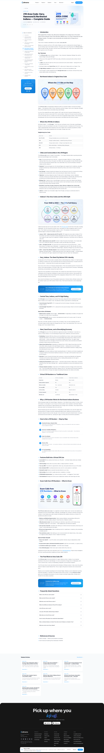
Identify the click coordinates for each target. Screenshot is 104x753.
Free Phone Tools (57, 737)
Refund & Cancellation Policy (78, 737)
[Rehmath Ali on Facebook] (30, 24)
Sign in (72, 2)
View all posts (79, 657)
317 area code (65, 226)
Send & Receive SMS (37, 737)
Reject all (74, 749)
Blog (55, 745)
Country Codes (56, 735)
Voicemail (46, 741)
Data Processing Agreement (78, 743)
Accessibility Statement (77, 741)
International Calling (37, 735)
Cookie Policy (38, 750)
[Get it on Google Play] (29, 91)
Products (37, 2)
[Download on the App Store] (27, 91)
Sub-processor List (77, 739)
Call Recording (46, 735)
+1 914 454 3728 (23, 743)
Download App (36, 739)
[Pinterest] (21, 739)
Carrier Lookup (56, 741)
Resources (61, 2)
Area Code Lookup (57, 739)
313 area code (61, 340)
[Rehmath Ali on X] (32, 24)
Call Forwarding (47, 739)
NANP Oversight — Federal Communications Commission (51, 638)
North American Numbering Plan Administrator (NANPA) (51, 640)
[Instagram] (31, 739)
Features (43, 2)
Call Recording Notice (77, 735)
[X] (27, 739)
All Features (46, 733)
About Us (65, 733)
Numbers (49, 2)
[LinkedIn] (25, 739)
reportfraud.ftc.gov (67, 550)
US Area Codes (56, 733)
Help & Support (66, 739)
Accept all (80, 749)
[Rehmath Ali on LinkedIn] (28, 24)
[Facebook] (29, 739)
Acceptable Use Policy (77, 733)
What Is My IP (56, 743)
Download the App (75, 583)
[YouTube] (23, 739)
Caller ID (45, 737)
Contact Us (79, 2)
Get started (28, 88)
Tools (55, 2)
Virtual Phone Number (38, 733)
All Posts (26, 8)
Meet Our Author (66, 735)
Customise (69, 749)
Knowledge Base (66, 741)
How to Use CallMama (67, 737)
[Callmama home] (25, 2)
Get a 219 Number (75, 289)
